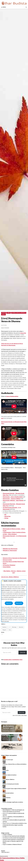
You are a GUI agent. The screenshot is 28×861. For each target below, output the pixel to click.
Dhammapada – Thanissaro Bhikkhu (11, 498)
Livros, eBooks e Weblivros (8, 779)
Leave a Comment (5, 327)
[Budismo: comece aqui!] (4, 757)
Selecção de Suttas (7, 559)
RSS (5, 514)
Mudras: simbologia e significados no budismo (13, 802)
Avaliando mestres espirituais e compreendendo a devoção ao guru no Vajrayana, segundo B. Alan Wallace (13, 841)
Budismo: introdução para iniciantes (11, 784)
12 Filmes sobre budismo (8, 793)
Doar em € (8, 603)
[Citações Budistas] (4, 795)
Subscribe (22, 652)
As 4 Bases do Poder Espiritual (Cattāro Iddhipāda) (14, 836)
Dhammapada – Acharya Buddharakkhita (13, 496)
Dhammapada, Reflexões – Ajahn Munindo (13, 500)
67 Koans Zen (6, 770)
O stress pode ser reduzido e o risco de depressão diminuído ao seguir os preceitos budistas (15, 825)
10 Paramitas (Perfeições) (9, 565)
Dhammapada (15, 659)
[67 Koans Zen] (4, 768)
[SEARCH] (25, 7)
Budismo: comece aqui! (8, 759)
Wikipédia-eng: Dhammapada (10, 548)
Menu (4, 7)
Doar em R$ (19, 603)
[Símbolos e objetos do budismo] (4, 772)
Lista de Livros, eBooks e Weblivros (10, 576)
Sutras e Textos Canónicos (19, 312)
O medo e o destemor (7, 834)
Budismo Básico (8, 659)
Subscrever (21, 712)
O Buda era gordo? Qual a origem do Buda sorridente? (14, 788)
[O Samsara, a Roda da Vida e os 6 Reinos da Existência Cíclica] (4, 762)
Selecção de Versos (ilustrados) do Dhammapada (14, 558)
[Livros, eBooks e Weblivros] (4, 777)
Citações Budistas (6, 797)
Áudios (3, 312)
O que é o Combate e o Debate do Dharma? (12, 844)
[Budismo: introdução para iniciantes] (4, 781)
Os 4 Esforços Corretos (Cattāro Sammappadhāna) (14, 837)
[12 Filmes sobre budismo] (4, 790)
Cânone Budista (6, 566)
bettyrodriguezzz (6, 810)
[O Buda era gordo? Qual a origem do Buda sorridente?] (4, 786)
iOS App (6, 518)
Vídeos (3, 314)
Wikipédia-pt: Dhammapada (10, 550)
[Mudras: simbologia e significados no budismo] (4, 800)
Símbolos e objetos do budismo (9, 775)
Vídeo (21, 659)
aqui (2, 418)
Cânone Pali (23, 333)
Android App (7, 516)
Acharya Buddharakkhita (12, 396)
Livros (8, 312)
